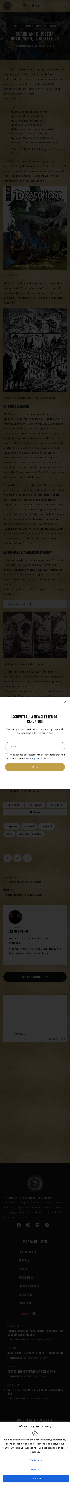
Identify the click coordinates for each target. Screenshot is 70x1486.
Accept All (35, 1478)
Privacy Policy (34, 758)
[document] (35, 743)
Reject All (36, 1469)
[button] (65, 702)
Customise (36, 1460)
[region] (35, 1454)
